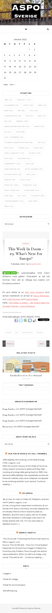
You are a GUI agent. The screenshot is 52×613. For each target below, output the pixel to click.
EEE (42, 116)
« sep (5, 84)
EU (8, 132)
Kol (9, 158)
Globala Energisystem (19, 142)
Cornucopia (13, 116)
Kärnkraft (13, 164)
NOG (31, 174)
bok (9, 110)
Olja (25, 180)
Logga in (7, 573)
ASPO (28, 105)
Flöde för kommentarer (14, 585)
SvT (22, 196)
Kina (38, 148)
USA (33, 201)
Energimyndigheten (17, 126)
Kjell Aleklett (14, 153)
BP (21, 110)
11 (10, 61)
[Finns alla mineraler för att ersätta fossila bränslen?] (8, 343)
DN (29, 116)
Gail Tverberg (14, 137)
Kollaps (24, 158)
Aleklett (24, 100)
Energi (23, 121)
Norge (10, 180)
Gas (16, 332)
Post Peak (12, 190)
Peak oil (12, 185)
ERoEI (39, 126)
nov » (12, 84)
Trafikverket (14, 201)
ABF (8, 100)
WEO (9, 206)
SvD (9, 196)
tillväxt (37, 196)
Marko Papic (31, 299)
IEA (41, 142)
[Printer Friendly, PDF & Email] (10, 273)
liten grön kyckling (34, 292)
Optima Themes (33, 608)
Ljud (29, 164)
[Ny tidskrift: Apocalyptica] (43, 343)
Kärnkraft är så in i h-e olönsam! (26, 375)
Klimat (35, 153)
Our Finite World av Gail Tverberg (27, 454)
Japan (23, 148)
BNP (42, 105)
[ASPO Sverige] (26, 11)
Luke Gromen (13, 299)
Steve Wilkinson (41, 296)
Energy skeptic (27, 533)
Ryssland (32, 190)
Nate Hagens (34, 169)
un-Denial (27, 493)
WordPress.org (10, 591)
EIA (8, 121)
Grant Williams (27, 332)
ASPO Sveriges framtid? (31, 409)
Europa (8, 332)
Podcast (30, 185)
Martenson (12, 169)
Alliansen (12, 105)
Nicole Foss (13, 174)
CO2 (34, 110)
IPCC (9, 148)
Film (20, 132)
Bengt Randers (35, 264)
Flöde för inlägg (10, 579)
